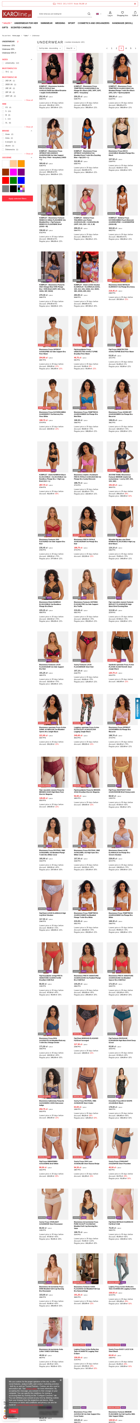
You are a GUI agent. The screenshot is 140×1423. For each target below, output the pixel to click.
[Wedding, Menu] (66, 23)
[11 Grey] (5, 188)
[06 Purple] (21, 172)
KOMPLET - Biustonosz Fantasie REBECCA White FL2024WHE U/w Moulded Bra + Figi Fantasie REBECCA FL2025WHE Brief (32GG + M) (52, 222)
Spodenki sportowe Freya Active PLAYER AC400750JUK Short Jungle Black (121, 667)
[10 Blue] (21, 180)
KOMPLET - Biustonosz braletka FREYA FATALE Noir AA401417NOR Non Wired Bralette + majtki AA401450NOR (52, 89)
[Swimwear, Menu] (54, 23)
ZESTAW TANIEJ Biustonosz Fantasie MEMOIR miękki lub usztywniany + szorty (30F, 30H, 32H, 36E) (121, 478)
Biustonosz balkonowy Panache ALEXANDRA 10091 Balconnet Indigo (51, 1103)
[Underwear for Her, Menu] (39, 23)
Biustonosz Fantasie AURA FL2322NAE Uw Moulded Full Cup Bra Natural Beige (87, 1289)
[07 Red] (5, 180)
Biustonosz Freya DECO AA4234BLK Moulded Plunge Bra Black (121, 153)
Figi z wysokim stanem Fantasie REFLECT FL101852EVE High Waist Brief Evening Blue (121, 604)
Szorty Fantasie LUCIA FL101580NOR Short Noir (84, 666)
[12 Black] (13, 188)
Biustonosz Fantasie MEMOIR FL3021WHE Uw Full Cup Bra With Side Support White (122, 1414)
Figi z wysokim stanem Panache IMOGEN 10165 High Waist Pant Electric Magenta (51, 792)
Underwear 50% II (9, 53)
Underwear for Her (26, 23)
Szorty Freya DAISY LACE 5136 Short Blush (121, 1350)
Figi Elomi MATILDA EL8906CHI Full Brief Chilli (121, 1223)
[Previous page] (106, 48)
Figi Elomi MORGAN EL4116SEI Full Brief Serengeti (86, 1039)
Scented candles (21, 27)
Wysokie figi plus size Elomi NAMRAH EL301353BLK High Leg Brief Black (122, 542)
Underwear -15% (8, 45)
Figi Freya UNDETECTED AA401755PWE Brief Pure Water (121, 351)
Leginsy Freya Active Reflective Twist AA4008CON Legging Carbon (122, 1288)
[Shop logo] (17, 14)
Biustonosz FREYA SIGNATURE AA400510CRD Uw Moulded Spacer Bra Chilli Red (121, 978)
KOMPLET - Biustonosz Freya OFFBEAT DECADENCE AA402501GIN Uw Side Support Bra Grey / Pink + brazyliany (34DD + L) (52, 155)
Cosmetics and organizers (93, 23)
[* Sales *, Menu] (13, 23)
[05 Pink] (13, 172)
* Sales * (7, 23)
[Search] (89, 14)
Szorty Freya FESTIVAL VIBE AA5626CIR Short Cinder (85, 1102)
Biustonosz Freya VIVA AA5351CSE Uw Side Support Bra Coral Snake (87, 1414)
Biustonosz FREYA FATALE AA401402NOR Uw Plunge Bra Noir (86, 542)
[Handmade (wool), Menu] (134, 23)
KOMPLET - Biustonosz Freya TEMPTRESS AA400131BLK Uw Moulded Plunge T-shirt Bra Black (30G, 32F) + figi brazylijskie (122, 89)
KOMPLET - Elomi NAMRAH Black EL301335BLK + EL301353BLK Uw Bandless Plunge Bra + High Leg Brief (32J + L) (52, 478)
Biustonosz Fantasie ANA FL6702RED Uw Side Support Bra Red (52, 542)
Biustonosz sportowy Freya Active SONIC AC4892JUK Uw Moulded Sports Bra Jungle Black (52, 729)
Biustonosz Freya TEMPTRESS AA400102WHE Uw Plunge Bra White (121, 915)
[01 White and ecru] (5, 163)
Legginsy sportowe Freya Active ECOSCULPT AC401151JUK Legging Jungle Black (86, 729)
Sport (71, 23)
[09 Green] (13, 180)
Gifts (5, 27)
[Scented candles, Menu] (32, 27)
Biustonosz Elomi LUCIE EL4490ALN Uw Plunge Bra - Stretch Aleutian (120, 852)
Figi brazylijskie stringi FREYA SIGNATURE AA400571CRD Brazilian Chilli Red (50, 978)
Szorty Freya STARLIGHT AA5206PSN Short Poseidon (120, 1163)
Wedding (60, 23)
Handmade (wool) (122, 23)
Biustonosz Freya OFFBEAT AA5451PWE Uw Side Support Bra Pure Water (52, 352)
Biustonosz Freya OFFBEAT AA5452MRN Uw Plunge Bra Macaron (120, 729)
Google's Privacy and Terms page (29, 1405)
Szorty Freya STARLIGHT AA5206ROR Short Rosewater (51, 1223)
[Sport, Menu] (76, 23)
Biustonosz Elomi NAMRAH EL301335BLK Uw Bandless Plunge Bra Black (50, 604)
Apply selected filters (17, 198)
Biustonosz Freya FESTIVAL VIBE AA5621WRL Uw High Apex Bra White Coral (87, 852)
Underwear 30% (8, 49)
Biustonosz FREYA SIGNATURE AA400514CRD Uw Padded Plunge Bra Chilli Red (87, 978)
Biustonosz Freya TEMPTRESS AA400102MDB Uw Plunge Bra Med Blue (86, 414)
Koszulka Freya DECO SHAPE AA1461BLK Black (120, 1102)
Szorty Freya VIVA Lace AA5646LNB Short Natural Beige (86, 1163)
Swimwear (46, 23)
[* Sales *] (17, 42)
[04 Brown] (5, 172)
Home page (16, 35)
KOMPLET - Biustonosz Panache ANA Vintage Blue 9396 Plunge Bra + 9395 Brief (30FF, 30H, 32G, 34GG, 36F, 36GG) (52, 288)
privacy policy (31, 1389)
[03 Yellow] (21, 163)
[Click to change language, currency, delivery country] (98, 14)
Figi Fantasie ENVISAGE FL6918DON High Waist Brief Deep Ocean (122, 1040)
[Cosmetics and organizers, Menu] (110, 23)
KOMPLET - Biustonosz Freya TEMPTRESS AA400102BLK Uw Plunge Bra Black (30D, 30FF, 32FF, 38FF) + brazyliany (87, 89)
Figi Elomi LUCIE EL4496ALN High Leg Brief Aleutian (52, 914)
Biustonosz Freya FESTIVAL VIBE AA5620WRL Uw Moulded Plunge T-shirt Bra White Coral (52, 852)
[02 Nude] (13, 163)
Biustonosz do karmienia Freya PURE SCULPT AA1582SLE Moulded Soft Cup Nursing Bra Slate (86, 1225)
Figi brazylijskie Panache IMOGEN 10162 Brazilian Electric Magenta (87, 791)
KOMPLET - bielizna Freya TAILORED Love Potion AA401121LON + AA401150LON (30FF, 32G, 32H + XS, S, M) (86, 221)
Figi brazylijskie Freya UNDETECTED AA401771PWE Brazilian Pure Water (86, 352)
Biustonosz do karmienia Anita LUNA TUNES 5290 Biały (51, 1350)
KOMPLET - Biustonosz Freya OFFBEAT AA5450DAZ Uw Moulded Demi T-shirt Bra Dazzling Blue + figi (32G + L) (87, 154)
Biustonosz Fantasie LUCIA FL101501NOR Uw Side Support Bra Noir (51, 667)
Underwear (8, 41)
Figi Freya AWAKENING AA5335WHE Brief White (48, 1163)
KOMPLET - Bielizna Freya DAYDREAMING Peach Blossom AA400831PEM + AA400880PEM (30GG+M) (121, 221)
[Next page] (135, 48)
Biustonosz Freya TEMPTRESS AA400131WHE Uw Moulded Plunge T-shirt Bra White (86, 915)
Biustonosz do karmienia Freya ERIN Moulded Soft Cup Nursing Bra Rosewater (51, 1289)
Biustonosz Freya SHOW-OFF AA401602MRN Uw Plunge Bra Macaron (121, 414)
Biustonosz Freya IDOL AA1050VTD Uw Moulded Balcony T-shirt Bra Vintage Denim (52, 1040)
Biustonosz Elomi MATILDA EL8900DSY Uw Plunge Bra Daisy (122, 286)
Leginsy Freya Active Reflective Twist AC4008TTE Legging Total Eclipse (86, 1351)
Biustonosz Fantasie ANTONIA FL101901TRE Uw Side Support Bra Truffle (86, 604)
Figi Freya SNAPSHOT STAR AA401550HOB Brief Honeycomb (122, 791)
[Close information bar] (135, 3)
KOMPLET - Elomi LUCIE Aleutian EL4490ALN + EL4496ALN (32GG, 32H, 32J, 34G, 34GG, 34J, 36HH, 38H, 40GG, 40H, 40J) (87, 288)
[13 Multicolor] (21, 188)
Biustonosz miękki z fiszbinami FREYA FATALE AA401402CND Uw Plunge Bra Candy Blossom (87, 477)
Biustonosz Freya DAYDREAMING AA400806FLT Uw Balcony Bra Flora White (52, 414)
